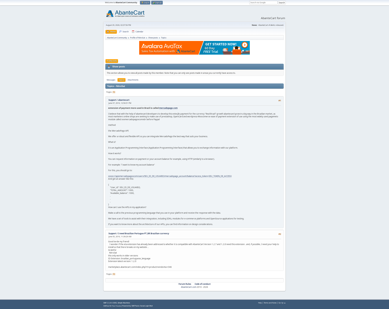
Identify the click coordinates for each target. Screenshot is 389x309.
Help (260, 303)
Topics (121, 80)
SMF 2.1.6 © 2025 (110, 303)
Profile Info (112, 61)
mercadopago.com (168, 108)
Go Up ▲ (282, 303)
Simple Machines (124, 303)
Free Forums (116, 306)
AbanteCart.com (188, 287)
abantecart (123, 100)
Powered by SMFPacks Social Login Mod (137, 306)
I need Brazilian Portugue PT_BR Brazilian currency (143, 233)
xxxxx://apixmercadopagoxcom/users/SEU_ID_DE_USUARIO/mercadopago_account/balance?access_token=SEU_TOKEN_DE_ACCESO (170, 176)
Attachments (133, 80)
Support (112, 100)
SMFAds (106, 306)
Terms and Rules (270, 303)
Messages (111, 80)
